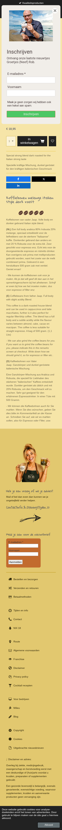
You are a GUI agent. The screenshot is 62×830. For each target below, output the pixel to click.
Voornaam (14, 87)
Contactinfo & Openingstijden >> (27, 507)
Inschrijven (31, 114)
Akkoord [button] (49, 825)
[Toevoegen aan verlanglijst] (52, 141)
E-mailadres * (16, 74)
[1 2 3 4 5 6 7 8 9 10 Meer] (11, 141)
